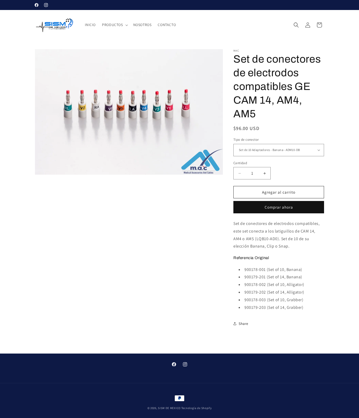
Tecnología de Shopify (196, 408)
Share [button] (243, 323)
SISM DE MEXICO (169, 408)
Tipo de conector (246, 139)
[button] (114, 24)
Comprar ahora (279, 207)
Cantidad (240, 163)
